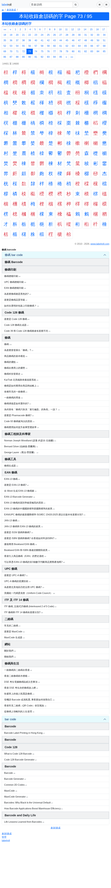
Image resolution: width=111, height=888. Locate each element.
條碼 (8, 344)
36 (11, 40)
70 (11, 51)
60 (54, 46)
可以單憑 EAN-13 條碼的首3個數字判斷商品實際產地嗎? (34, 562)
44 (60, 40)
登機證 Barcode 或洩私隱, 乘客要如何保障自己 (29, 699)
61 (60, 46)
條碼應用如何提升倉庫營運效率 (21, 427)
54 (17, 46)
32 (91, 35)
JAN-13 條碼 (12, 520)
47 (79, 40)
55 (23, 46)
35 (4, 40)
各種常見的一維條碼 (15, 391)
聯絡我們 (10, 656)
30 (79, 35)
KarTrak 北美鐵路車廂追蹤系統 (21, 380)
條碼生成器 (11, 465)
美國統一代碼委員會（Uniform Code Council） (29, 593)
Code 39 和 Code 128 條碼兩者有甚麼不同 (27, 331)
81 (79, 51)
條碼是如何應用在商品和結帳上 (21, 385)
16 (97, 29)
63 (73, 46)
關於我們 (10, 651)
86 (4, 57)
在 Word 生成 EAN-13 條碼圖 (20, 491)
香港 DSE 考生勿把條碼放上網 (21, 688)
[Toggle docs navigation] (99, 5)
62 (67, 46)
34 (104, 35)
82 (85, 51)
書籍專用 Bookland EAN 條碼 (20, 544)
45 (67, 40)
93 (48, 57)
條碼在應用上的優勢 (15, 368)
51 (104, 40)
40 (36, 40)
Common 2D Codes (15, 785)
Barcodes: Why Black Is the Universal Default (28, 802)
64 (79, 46)
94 (54, 57)
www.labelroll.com (99, 244)
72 (23, 51)
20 (17, 35)
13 (78, 29)
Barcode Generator (15, 779)
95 (60, 57)
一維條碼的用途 (13, 397)
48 (85, 40)
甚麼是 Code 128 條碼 (16, 319)
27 (60, 35)
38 (23, 40)
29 (73, 35)
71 (17, 51)
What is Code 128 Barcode (19, 754)
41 (42, 40)
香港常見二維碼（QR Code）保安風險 (25, 705)
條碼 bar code (14, 255)
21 (23, 35)
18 (4, 35)
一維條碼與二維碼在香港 (18, 670)
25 (48, 35)
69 (4, 51)
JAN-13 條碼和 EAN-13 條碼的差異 (23, 526)
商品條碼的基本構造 (15, 356)
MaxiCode (10, 791)
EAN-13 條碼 (12, 479)
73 (29, 51)
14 (85, 29)
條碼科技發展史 (13, 374)
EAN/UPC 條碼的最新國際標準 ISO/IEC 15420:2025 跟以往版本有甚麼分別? (44, 514)
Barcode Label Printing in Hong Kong (24, 733)
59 (48, 46)
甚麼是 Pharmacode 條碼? (19, 415)
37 (17, 40)
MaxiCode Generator (16, 796)
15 (91, 29)
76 (48, 51)
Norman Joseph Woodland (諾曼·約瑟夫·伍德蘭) (30, 440)
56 (29, 46)
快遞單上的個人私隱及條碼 (19, 693)
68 (104, 46)
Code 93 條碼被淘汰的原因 (19, 421)
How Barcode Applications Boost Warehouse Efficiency (33, 808)
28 (67, 35)
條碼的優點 (11, 362)
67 (98, 46)
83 (91, 51)
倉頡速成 (11, 10)
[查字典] (75, 5)
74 (36, 51)
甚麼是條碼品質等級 (15, 300)
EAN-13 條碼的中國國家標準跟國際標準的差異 (29, 508)
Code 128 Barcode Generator (20, 759)
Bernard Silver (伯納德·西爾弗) (21, 446)
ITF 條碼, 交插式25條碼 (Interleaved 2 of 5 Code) (30, 606)
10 (60, 29)
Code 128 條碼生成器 (16, 325)
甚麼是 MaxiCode (14, 631)
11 (66, 29)
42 (48, 40)
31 (85, 35)
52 (4, 46)
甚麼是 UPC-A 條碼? (16, 575)
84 (98, 51)
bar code (10, 719)
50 (98, 40)
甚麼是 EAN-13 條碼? (16, 485)
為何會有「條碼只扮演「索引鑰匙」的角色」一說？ (32, 409)
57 (36, 46)
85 (104, 51)
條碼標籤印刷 (12, 276)
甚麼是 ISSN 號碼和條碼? (18, 532)
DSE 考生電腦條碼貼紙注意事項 (22, 682)
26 (54, 35)
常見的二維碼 (12, 625)
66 (91, 46)
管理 (4, 837)
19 (11, 35)
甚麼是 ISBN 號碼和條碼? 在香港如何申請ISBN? (30, 538)
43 (54, 40)
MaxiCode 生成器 (14, 637)
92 (42, 57)
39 (29, 40)
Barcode (9, 773)
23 (36, 35)
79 (67, 51)
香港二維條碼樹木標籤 (17, 676)
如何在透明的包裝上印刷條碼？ (21, 306)
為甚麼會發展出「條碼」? (18, 350)
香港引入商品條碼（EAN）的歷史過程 (25, 556)
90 (29, 57)
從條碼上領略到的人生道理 (19, 711)
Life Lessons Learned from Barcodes (24, 822)
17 (103, 29)
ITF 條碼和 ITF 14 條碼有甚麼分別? (23, 612)
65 (85, 46)
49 (91, 40)
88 (17, 57)
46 (73, 40)
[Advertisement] (55, 866)
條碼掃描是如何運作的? (17, 403)
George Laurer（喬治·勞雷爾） (21, 452)
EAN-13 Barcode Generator (19, 497)
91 (36, 57)
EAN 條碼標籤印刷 (15, 288)
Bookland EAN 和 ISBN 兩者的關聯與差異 (27, 550)
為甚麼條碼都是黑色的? (17, 294)
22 (29, 35)
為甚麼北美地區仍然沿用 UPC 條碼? (24, 587)
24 (42, 35)
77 (54, 51)
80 (73, 51)
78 (60, 51)
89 (23, 57)
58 (42, 46)
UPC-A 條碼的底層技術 (17, 581)
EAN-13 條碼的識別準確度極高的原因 (24, 502)
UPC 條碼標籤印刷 (15, 282)
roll (6, 840)
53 (11, 46)
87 (11, 57)
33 (98, 35)
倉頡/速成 (55, 828)
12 (72, 29)
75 (42, 51)
